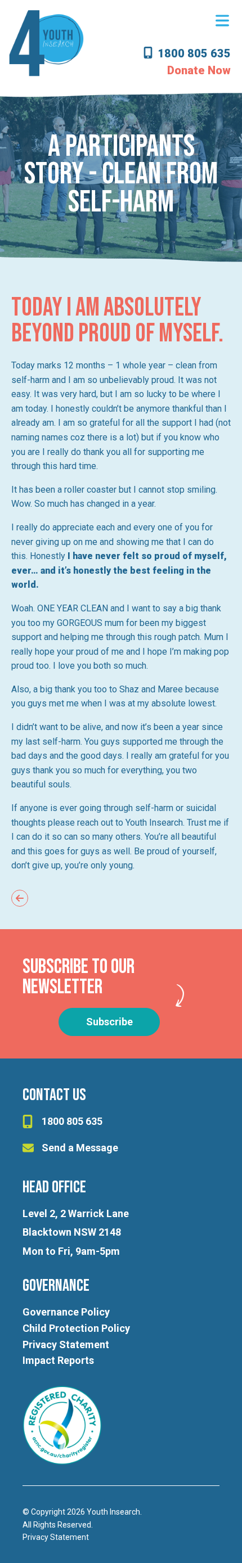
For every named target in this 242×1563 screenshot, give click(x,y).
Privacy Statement (66, 1344)
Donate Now (199, 70)
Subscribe (109, 1022)
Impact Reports (58, 1360)
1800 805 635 (194, 54)
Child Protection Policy (76, 1328)
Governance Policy (66, 1312)
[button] (222, 21)
